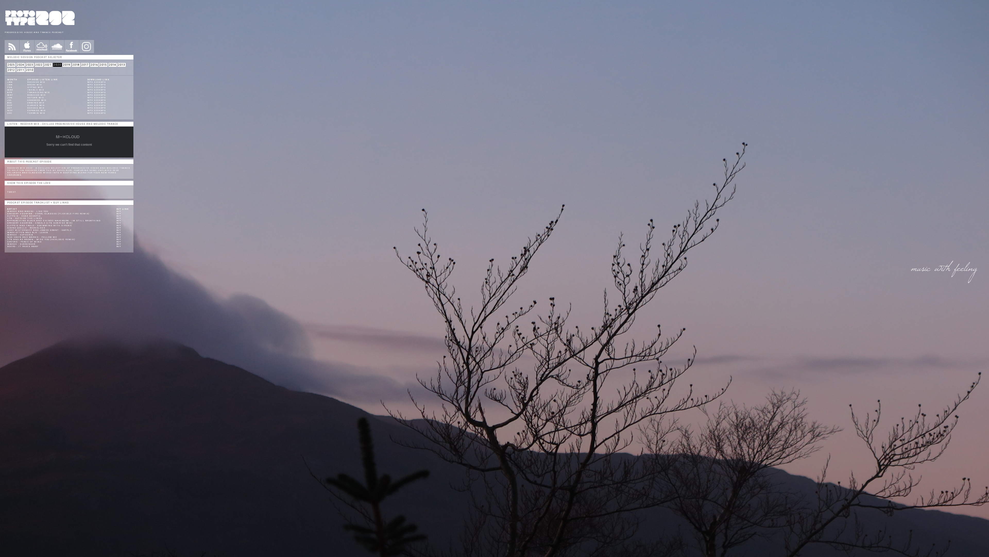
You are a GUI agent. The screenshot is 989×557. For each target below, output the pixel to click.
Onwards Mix (37, 100)
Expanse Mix (36, 110)
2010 (29, 70)
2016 (94, 64)
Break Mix (34, 85)
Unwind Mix (35, 103)
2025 (11, 64)
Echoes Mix (35, 108)
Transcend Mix (38, 92)
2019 (66, 64)
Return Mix (35, 97)
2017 (85, 64)
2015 (103, 64)
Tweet (11, 192)
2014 (112, 64)
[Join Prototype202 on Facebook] (71, 46)
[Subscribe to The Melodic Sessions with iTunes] (27, 46)
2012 (11, 70)
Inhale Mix (35, 90)
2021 (48, 64)
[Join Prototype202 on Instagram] (86, 46)
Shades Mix (36, 105)
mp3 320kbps (96, 82)
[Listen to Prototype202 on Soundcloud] (56, 46)
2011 (20, 70)
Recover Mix (36, 82)
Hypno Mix (35, 87)
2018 (76, 64)
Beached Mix (36, 95)
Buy (118, 211)
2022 (38, 64)
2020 (57, 64)
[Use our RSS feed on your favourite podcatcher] (12, 46)
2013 (121, 64)
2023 (29, 64)
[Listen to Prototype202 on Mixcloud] (42, 46)
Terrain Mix (36, 113)
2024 (20, 64)
